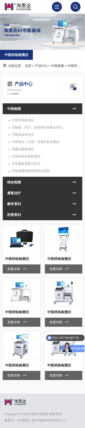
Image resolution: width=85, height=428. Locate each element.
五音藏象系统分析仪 (26, 163)
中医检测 (57, 66)
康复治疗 (14, 193)
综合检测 (14, 182)
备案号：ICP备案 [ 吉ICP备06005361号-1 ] (35, 420)
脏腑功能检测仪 (23, 149)
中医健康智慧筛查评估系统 (31, 171)
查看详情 (14, 269)
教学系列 (14, 204)
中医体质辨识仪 (23, 134)
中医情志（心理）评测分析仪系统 (35, 142)
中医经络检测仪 (16, 55)
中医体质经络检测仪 (26, 156)
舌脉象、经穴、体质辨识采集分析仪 (37, 127)
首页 (28, 66)
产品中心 (41, 66)
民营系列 (14, 215)
